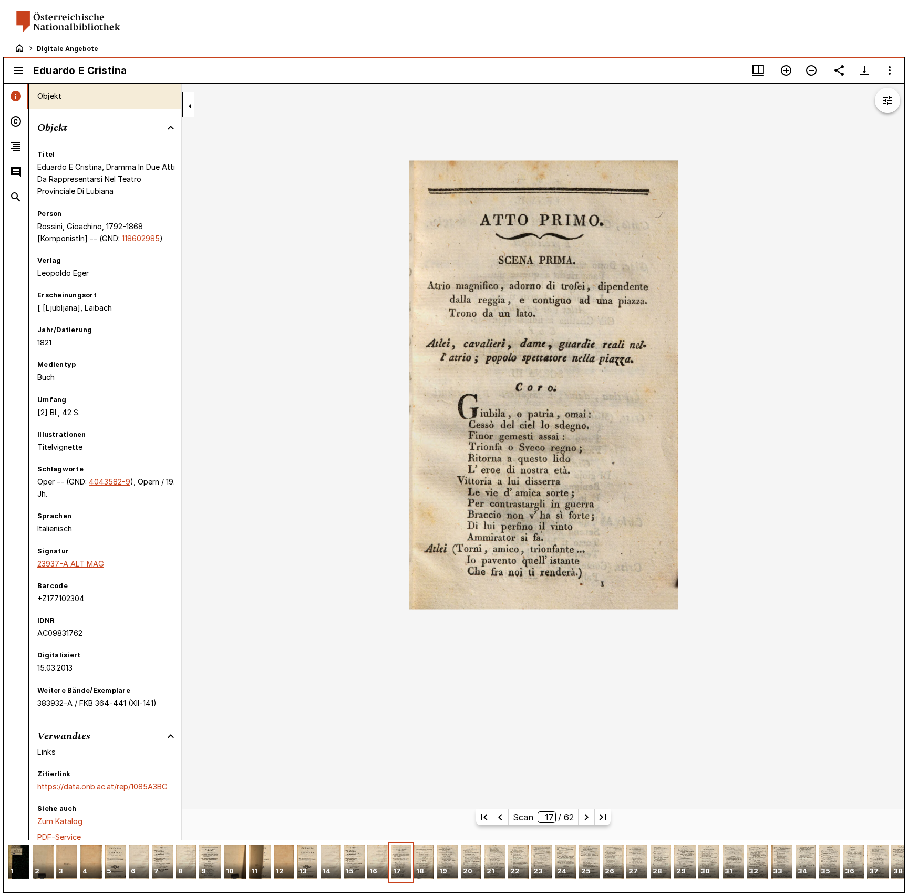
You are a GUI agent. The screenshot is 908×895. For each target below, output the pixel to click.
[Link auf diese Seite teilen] (839, 70)
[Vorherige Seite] (500, 817)
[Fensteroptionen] (889, 70)
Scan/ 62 (543, 817)
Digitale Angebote (67, 49)
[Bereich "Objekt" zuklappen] (170, 127)
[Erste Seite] (484, 817)
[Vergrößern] (786, 70)
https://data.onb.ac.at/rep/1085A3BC (102, 786)
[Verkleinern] (811, 70)
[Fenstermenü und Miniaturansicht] (758, 70)
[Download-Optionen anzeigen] (864, 70)
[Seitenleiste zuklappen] (190, 106)
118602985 (141, 238)
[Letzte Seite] (603, 817)
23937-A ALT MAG (70, 563)
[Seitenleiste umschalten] (18, 70)
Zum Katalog (59, 821)
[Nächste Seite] (586, 817)
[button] (18, 863)
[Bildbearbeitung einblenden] (887, 100)
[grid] (454, 866)
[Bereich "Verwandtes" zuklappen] (170, 736)
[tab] (16, 96)
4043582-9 (109, 481)
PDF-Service (59, 836)
